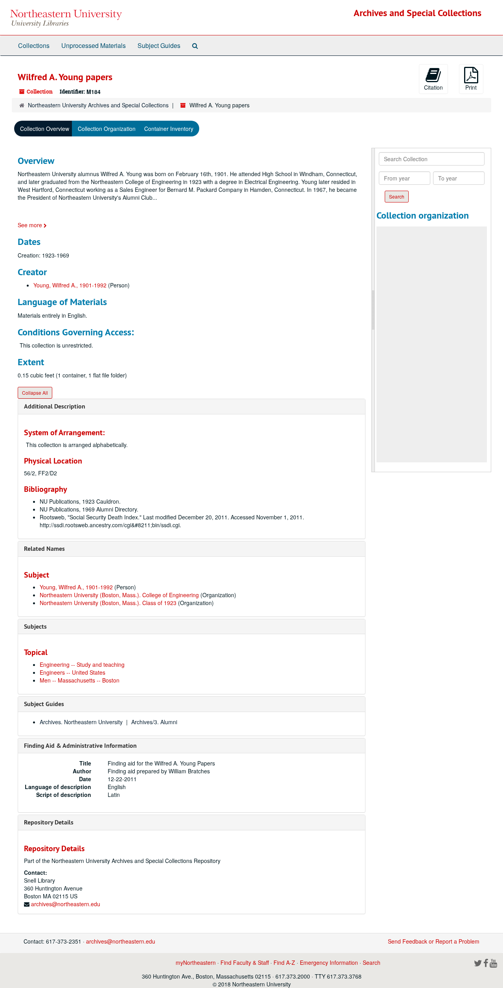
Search (371, 962)
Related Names (44, 549)
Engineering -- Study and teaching (82, 664)
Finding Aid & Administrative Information (80, 745)
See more (31, 225)
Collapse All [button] (35, 392)
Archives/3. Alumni (154, 722)
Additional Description (54, 406)
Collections (34, 45)
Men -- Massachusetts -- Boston (79, 680)
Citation (433, 87)
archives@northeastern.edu (65, 904)
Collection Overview (44, 128)
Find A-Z (284, 962)
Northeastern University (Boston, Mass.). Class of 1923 (108, 603)
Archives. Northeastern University (81, 722)
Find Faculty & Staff (244, 962)
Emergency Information (329, 962)
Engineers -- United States (72, 672)
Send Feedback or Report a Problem (433, 941)
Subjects (35, 626)
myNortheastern (196, 962)
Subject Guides (159, 45)
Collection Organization (107, 128)
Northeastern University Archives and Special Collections (98, 105)
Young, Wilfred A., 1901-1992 (69, 285)
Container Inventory (168, 128)
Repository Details (48, 822)
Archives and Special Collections (417, 13)
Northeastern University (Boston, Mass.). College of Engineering (119, 595)
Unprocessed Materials (93, 45)
